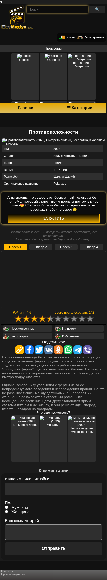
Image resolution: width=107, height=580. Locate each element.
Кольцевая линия (25, 425)
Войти (70, 37)
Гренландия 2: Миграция (82, 64)
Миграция (53, 425)
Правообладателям (13, 574)
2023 (57, 149)
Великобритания (65, 156)
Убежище (53, 60)
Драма (58, 163)
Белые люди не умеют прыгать (82, 430)
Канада (84, 156)
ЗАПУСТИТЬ (53, 218)
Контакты (7, 571)
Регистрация (94, 37)
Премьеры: (54, 48)
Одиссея (25, 60)
